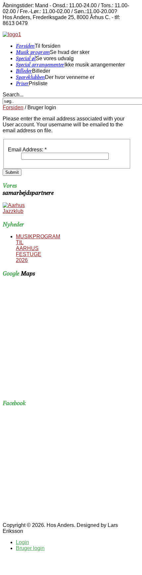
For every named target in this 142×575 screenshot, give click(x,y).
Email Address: (27, 149)
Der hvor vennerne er (69, 77)
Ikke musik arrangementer (94, 64)
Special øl (26, 58)
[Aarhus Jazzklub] (15, 211)
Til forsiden (47, 46)
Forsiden (25, 46)
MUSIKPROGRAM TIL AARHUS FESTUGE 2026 (38, 248)
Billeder (24, 71)
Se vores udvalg (55, 58)
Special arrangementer (40, 65)
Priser (22, 83)
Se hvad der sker (69, 52)
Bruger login (30, 548)
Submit (12, 172)
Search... (13, 94)
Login (22, 542)
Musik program (33, 52)
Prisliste (38, 83)
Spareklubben (30, 77)
